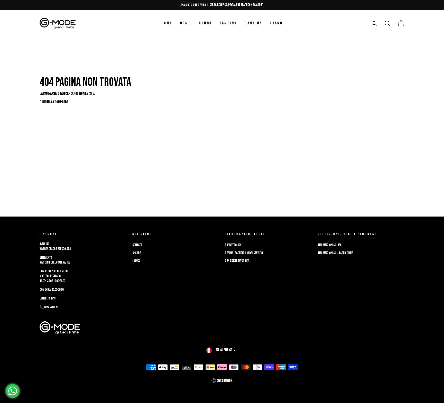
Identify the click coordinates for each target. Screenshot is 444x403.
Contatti (137, 245)
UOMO (185, 23)
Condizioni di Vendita (237, 261)
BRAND (276, 23)
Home (166, 23)
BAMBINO (228, 23)
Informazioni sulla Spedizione (335, 253)
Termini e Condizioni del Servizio (244, 253)
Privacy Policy (233, 245)
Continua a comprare (54, 102)
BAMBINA (253, 23)
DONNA (205, 23)
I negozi (136, 261)
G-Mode (136, 253)
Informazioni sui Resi (330, 245)
